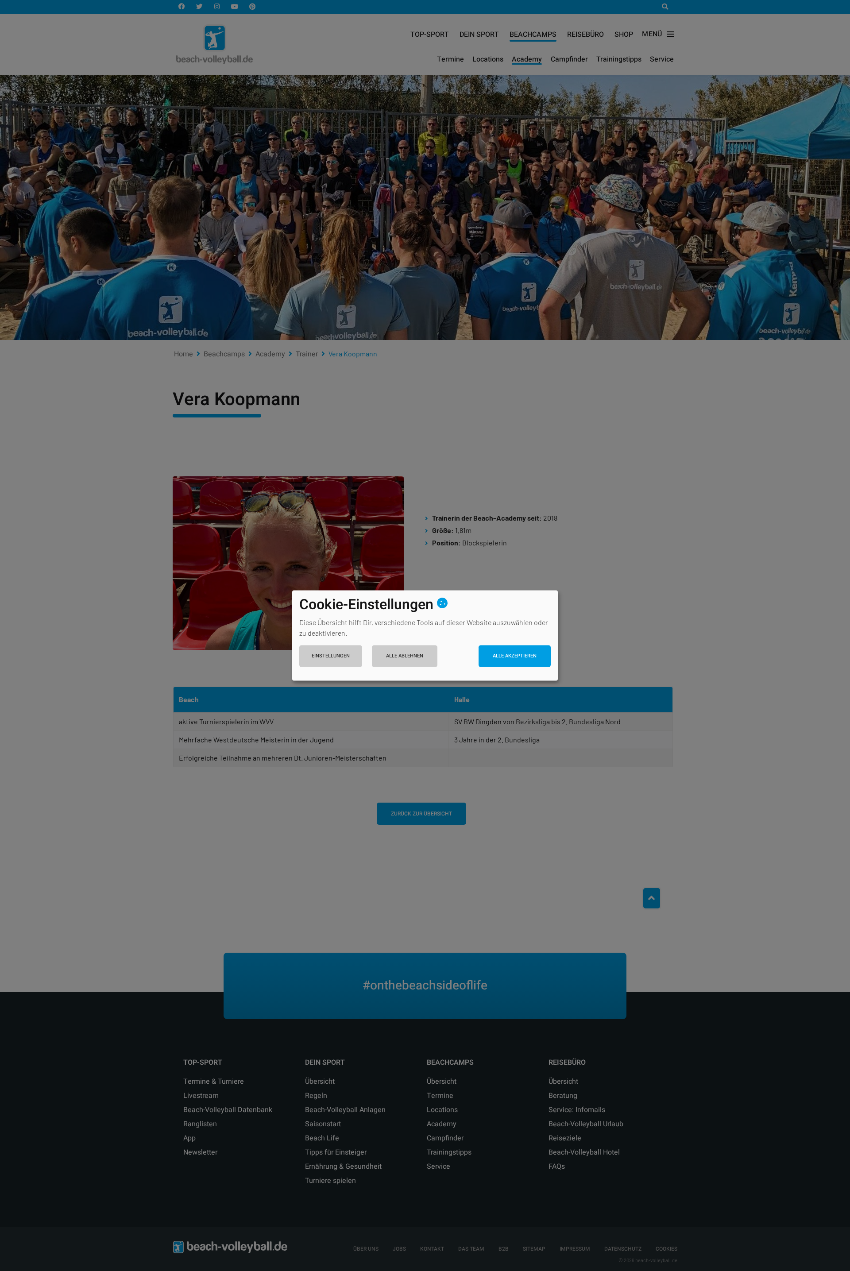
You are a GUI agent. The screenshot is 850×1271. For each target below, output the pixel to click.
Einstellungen (331, 655)
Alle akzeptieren (515, 655)
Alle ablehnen (404, 655)
